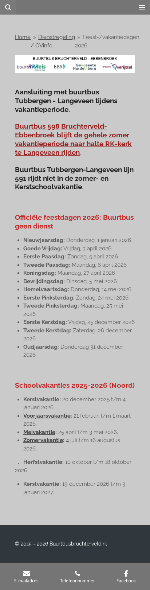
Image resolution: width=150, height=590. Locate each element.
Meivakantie (39, 432)
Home (23, 37)
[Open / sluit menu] (142, 7)
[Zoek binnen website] (8, 7)
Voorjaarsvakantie (47, 416)
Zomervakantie (43, 440)
